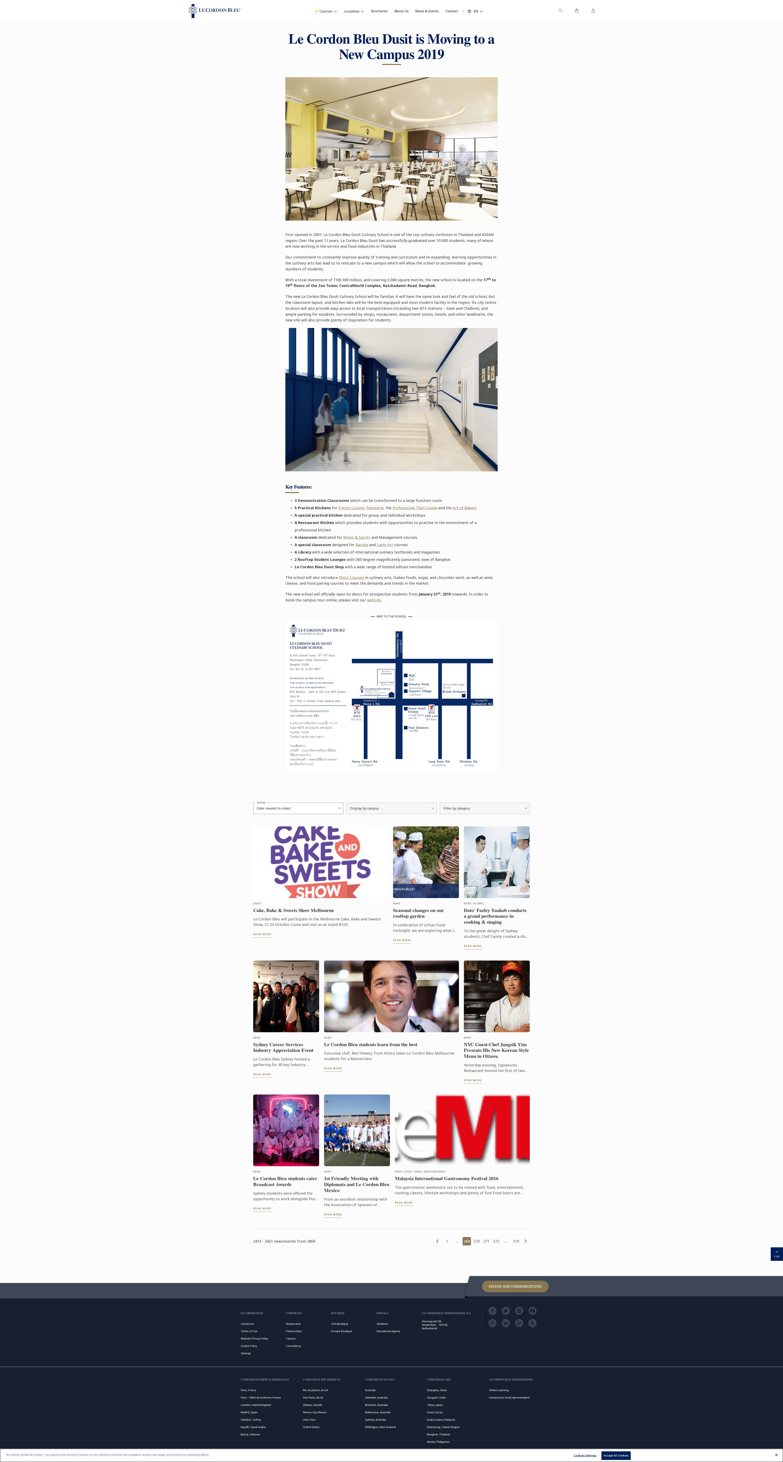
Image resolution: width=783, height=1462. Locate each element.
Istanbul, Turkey (251, 1419)
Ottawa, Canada (312, 1405)
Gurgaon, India (436, 1397)
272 (496, 1241)
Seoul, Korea (435, 1412)
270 (476, 1241)
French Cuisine (351, 507)
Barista (362, 544)
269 (467, 1241)
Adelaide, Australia (376, 1397)
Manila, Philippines (438, 1442)
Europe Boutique (341, 1331)
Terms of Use (249, 1331)
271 (486, 1241)
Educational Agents (388, 1331)
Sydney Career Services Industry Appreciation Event (283, 1047)
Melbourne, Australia (378, 1412)
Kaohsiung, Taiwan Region (443, 1427)
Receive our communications (515, 1286)
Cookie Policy (249, 1346)
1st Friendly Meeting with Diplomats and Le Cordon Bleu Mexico (356, 1184)
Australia (370, 1390)
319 (516, 1241)
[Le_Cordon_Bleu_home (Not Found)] (214, 11)
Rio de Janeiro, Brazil (315, 1390)
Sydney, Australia (375, 1419)
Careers (291, 1338)
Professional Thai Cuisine (415, 507)
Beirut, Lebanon (250, 1434)
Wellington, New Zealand (380, 1427)
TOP (777, 1256)
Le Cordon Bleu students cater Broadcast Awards (285, 1181)
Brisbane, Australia (376, 1405)
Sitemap (246, 1353)
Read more (262, 934)
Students (382, 1324)
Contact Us (247, 1324)
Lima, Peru (309, 1419)
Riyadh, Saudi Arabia (253, 1427)
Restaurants (293, 1324)
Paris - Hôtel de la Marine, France (261, 1397)
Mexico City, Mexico (315, 1412)
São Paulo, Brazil (313, 1397)
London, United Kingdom (256, 1405)
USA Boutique (339, 1324)
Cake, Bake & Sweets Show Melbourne (293, 910)
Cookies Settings (585, 1455)
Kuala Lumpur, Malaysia (441, 1419)
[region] (391, 1455)
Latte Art (385, 544)
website (374, 600)
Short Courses (351, 577)
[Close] (776, 1454)
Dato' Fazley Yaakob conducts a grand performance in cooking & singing (495, 916)
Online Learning (499, 1390)
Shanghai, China (437, 1390)
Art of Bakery (465, 507)
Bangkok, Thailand (438, 1434)
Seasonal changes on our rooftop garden (418, 913)
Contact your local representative (509, 1397)
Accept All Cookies (616, 1455)
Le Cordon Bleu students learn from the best (370, 1044)
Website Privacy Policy (254, 1338)
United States (311, 1427)
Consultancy (293, 1346)
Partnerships (294, 1331)
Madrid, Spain (249, 1412)
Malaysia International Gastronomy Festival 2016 (446, 1178)
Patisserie (375, 507)
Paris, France (248, 1390)
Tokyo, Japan (435, 1405)
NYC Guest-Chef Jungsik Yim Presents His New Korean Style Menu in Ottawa (496, 1050)
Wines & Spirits (356, 537)
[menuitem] (560, 11)
